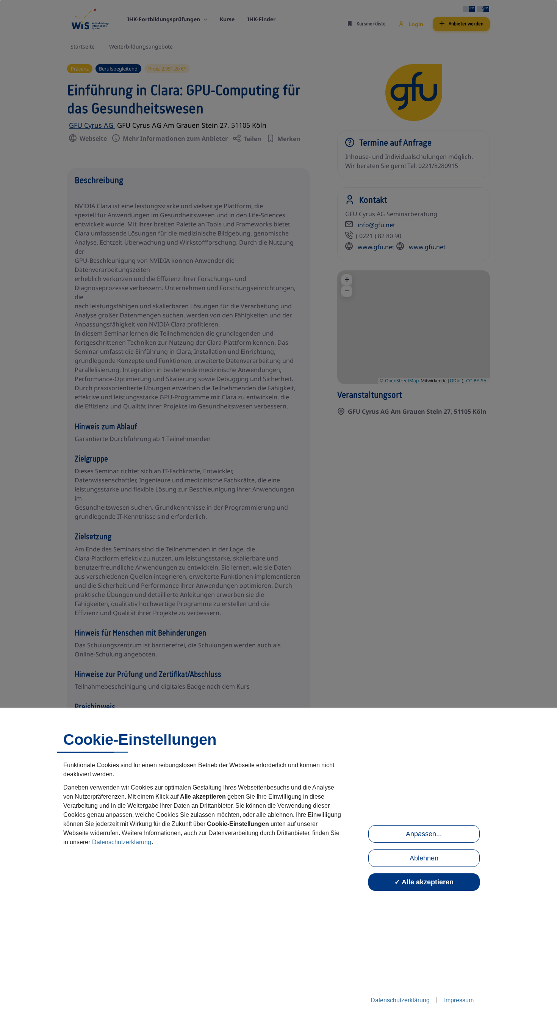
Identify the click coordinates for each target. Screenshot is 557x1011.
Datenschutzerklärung (121, 842)
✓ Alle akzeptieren (424, 882)
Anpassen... (424, 834)
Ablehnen (424, 858)
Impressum (459, 1000)
